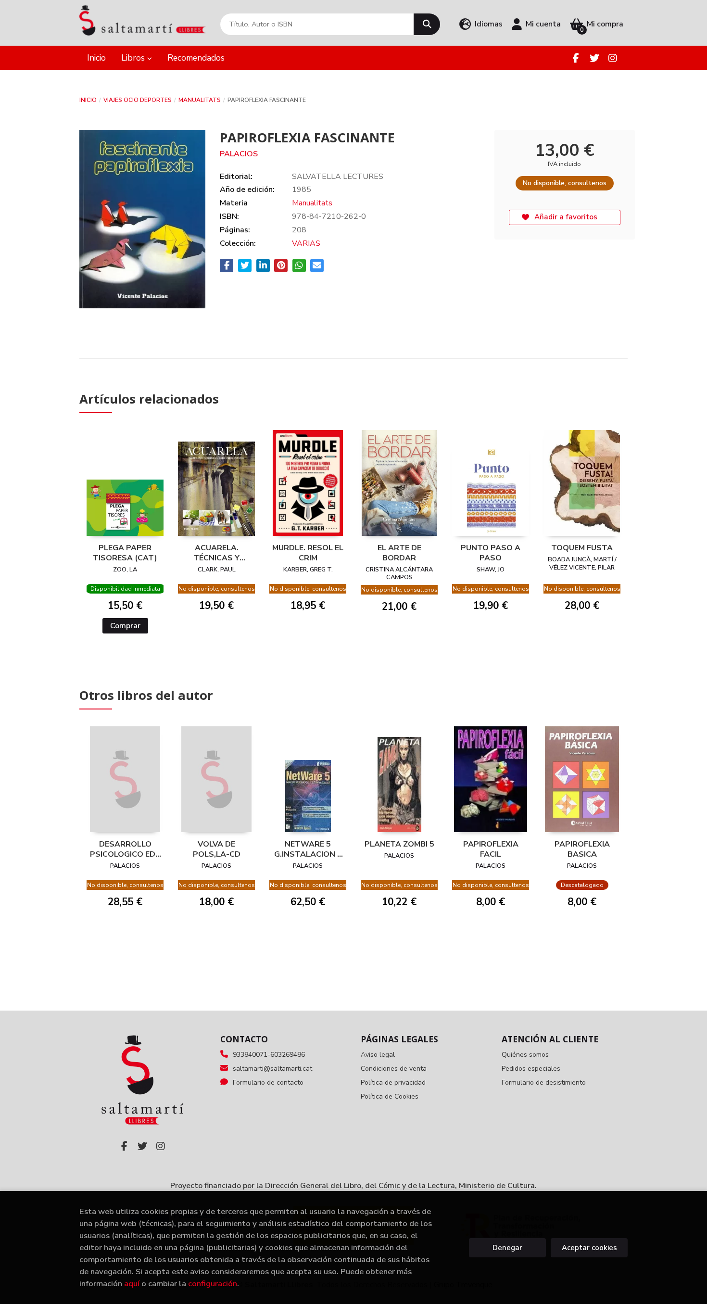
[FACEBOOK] (576, 58)
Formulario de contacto (268, 1082)
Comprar (125, 625)
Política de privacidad (393, 1082)
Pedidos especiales (531, 1068)
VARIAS (306, 243)
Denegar (507, 1248)
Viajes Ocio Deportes (137, 100)
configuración (212, 1283)
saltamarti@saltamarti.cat (272, 1068)
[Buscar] (427, 24)
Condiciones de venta (394, 1068)
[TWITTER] (594, 58)
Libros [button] (134, 57)
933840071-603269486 (269, 1054)
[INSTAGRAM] (612, 58)
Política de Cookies (389, 1096)
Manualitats (199, 100)
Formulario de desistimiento (544, 1082)
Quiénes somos (525, 1054)
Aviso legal (378, 1054)
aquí (131, 1283)
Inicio (88, 100)
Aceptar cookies (589, 1248)
